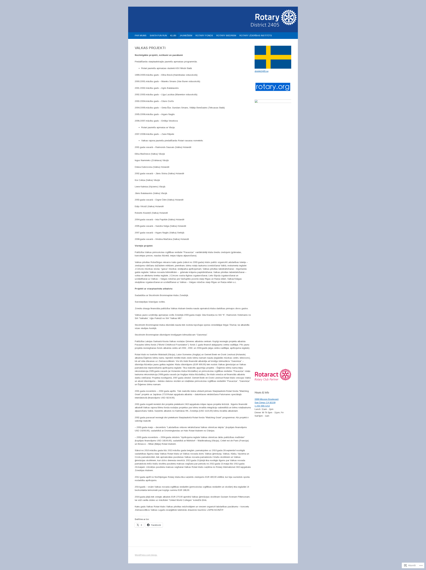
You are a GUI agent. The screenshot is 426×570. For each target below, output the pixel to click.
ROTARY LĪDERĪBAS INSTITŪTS (255, 35)
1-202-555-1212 (262, 406)
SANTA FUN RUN (158, 35)
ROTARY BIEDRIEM (226, 35)
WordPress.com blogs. (146, 555)
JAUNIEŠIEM (186, 35)
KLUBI (173, 35)
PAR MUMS (140, 35)
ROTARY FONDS (204, 35)
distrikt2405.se (261, 71)
